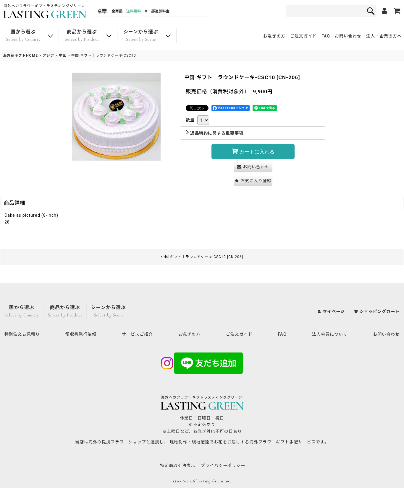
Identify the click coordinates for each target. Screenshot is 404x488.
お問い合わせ (348, 36)
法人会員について (330, 334)
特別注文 (22, 334)
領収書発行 (80, 334)
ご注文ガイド (303, 36)
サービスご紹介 (137, 334)
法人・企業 (384, 36)
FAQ (325, 36)
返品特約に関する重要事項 (216, 133)
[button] (253, 181)
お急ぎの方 (274, 36)
